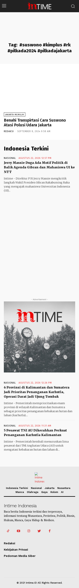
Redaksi (9, 131)
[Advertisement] (39, 241)
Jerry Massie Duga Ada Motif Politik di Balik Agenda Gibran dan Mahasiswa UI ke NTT (39, 167)
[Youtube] (18, 531)
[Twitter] (39, 531)
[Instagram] (29, 531)
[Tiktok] (8, 531)
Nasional (10, 158)
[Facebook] (49, 531)
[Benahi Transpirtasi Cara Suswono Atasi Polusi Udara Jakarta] (39, 92)
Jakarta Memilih (14, 114)
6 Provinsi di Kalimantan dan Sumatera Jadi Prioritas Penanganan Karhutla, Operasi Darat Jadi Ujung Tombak (36, 391)
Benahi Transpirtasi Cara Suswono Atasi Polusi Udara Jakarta (35, 123)
